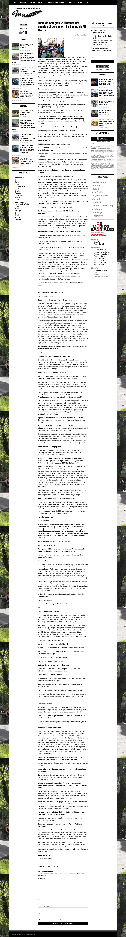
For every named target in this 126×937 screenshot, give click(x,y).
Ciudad (17, 184)
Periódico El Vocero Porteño (102, 252)
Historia (17, 197)
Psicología (18, 211)
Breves (17, 182)
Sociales (17, 217)
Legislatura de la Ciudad (22, 204)
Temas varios (18, 219)
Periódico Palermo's (99, 256)
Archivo (23, 3)
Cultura (17, 189)
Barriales (17, 180)
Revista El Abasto (99, 258)
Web (39, 913)
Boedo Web (97, 242)
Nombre (41, 900)
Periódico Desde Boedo (100, 250)
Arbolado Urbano (20, 177)
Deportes (17, 191)
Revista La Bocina (99, 260)
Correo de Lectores (20, 186)
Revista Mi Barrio (99, 264)
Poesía (17, 206)
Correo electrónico (44, 906)
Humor (17, 200)
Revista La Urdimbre (100, 262)
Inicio (15, 3)
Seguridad (18, 215)
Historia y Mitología (36, 3)
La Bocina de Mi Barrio (100, 270)
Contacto (71, 3)
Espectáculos (19, 195)
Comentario (42, 878)
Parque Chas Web (99, 244)
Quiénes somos (83, 3)
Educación (18, 193)
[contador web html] (103, 66)
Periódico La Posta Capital (101, 254)
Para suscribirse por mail (56, 3)
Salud (16, 213)
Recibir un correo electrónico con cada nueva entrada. (55, 920)
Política (17, 208)
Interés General (19, 202)
